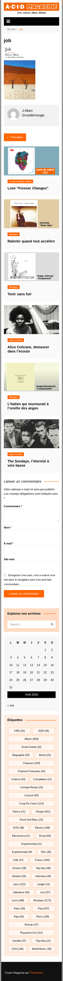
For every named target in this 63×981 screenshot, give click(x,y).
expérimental (22, 851)
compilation (42, 779)
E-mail (8, 543)
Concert (31, 795)
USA (17, 948)
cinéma (18, 779)
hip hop (43, 868)
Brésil (45, 754)
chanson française (31, 771)
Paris (19, 908)
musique (42, 900)
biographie (21, 754)
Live (45, 892)
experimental (31, 843)
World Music (41, 948)
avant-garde (31, 746)
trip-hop (43, 940)
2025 (43, 730)
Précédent (17, 137)
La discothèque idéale (20, 181)
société (19, 940)
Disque (43, 811)
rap (19, 916)
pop (43, 908)
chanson (31, 763)
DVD (18, 827)
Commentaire (13, 506)
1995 (19, 730)
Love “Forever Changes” (28, 188)
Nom (7, 527)
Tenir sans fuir (20, 294)
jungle (43, 884)
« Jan (10, 705)
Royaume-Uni (31, 932)
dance (19, 811)
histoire (19, 876)
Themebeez (36, 972)
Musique (13, 234)
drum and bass (31, 819)
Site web (9, 559)
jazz (19, 884)
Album (31, 738)
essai (45, 835)
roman (31, 924)
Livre (18, 900)
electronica (21, 835)
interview (43, 876)
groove (19, 868)
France (42, 859)
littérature (21, 892)
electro (42, 827)
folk (18, 859)
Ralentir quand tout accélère (31, 241)
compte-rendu (31, 787)
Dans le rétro (15, 340)
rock (42, 916)
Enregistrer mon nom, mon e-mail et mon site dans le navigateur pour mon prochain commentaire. (29, 580)
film (46, 851)
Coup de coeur (31, 803)
